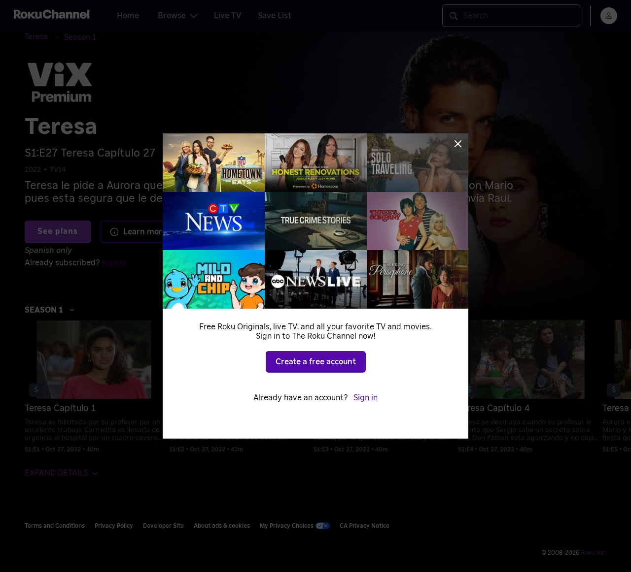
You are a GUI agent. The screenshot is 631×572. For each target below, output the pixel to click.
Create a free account (316, 362)
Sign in (365, 398)
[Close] (458, 144)
